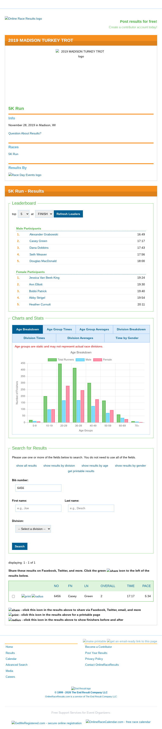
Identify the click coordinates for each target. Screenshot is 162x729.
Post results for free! (138, 21)
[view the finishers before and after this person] (37, 596)
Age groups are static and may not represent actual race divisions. (59, 346)
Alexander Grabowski (44, 234)
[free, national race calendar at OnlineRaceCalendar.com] (118, 721)
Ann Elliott (35, 284)
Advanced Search (16, 664)
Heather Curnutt (40, 304)
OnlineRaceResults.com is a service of (81, 696)
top (14, 214)
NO (56, 586)
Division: (18, 521)
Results (10, 653)
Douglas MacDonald (43, 261)
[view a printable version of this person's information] (26, 596)
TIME (131, 586)
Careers (10, 676)
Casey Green (38, 241)
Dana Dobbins (39, 247)
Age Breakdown (27, 329)
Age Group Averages (94, 329)
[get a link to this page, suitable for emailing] (132, 641)
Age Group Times (59, 329)
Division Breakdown (131, 329)
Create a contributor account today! (133, 27)
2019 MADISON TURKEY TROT (40, 40)
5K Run (13, 154)
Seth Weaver (38, 254)
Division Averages (80, 338)
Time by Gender (127, 338)
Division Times (34, 338)
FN (70, 586)
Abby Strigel (37, 297)
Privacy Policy (94, 658)
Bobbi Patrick (38, 291)
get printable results (81, 471)
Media (9, 671)
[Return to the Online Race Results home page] (23, 18)
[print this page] (94, 641)
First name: (19, 500)
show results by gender (130, 465)
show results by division (59, 465)
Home (9, 646)
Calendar (11, 658)
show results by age (95, 465)
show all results (26, 465)
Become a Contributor (98, 646)
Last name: (72, 500)
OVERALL (108, 586)
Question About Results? (24, 133)
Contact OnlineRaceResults (102, 664)
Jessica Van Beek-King (44, 277)
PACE (146, 586)
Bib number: (20, 480)
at (32, 214)
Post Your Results (96, 653)
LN (86, 586)
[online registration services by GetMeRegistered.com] (47, 722)
